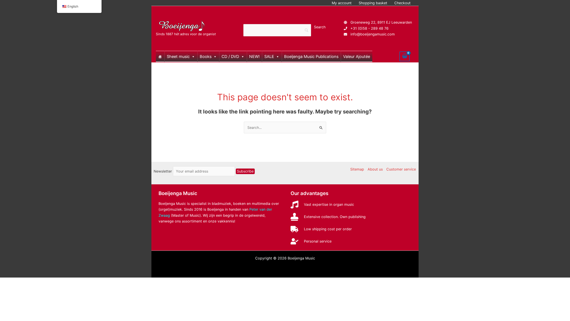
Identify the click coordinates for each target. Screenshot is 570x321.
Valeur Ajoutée (356, 56)
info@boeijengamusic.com (372, 34)
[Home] (160, 56)
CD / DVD (230, 56)
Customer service (401, 169)
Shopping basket (373, 3)
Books (206, 56)
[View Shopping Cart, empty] (404, 56)
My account (342, 3)
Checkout (402, 3)
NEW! (254, 56)
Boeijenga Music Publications (311, 56)
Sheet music (178, 56)
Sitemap (357, 169)
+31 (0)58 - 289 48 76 (369, 28)
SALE (269, 56)
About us (375, 169)
